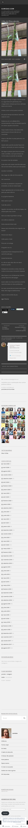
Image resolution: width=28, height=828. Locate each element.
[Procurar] (24, 718)
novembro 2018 (7, 596)
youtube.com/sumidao (7, 389)
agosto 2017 (6, 648)
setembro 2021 (7, 508)
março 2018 (6, 622)
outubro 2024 (7, 475)
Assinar (5, 813)
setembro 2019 (7, 563)
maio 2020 (6, 541)
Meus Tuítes (4, 453)
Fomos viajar (5, 745)
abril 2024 (6, 482)
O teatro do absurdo (7, 752)
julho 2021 (6, 511)
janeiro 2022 (6, 504)
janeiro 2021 (6, 526)
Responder (13, 358)
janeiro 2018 (6, 629)
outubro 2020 (7, 534)
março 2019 (6, 585)
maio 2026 (6, 464)
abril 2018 (6, 618)
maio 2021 (6, 519)
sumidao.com (7, 9)
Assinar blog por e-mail (8, 799)
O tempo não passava (7, 756)
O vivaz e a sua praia (7, 767)
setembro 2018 (7, 600)
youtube (3, 674)
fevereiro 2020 (7, 552)
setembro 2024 (7, 478)
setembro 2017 (7, 644)
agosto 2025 (6, 471)
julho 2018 (6, 607)
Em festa (3, 748)
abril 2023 (6, 497)
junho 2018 (6, 611)
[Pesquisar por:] (14, 718)
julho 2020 (6, 537)
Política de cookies (17, 821)
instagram (9, 674)
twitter (3, 677)
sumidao (17, 59)
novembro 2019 (7, 559)
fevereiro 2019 (7, 589)
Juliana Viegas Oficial (15, 346)
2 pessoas (18, 355)
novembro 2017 (7, 637)
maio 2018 (6, 615)
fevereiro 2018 (7, 626)
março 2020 (6, 548)
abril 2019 (6, 581)
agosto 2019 (6, 567)
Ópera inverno (5, 763)
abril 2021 (6, 523)
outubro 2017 (7, 640)
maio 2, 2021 (8, 59)
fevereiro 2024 (7, 486)
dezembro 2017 (7, 633)
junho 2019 (6, 574)
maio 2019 (6, 578)
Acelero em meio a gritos (8, 770)
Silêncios (4, 741)
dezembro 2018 (7, 592)
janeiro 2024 (6, 489)
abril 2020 (6, 545)
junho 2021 (6, 515)
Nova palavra (5, 759)
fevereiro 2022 (7, 500)
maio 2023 (6, 493)
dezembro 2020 (7, 530)
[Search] (2, 2)
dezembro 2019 (7, 556)
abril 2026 (6, 467)
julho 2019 (6, 570)
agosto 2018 (6, 604)
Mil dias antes (5, 774)
